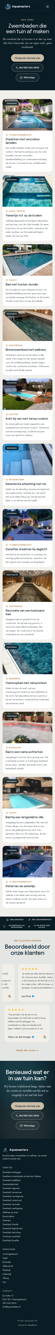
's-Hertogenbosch (10, 1254)
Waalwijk (6, 1270)
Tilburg (5, 1278)
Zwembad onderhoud (12, 1200)
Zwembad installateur (11, 1180)
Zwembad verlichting (11, 1232)
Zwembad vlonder (10, 1224)
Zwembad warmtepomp (12, 1196)
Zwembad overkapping (12, 1208)
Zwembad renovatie (11, 1204)
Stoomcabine (8, 1216)
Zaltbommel (7, 1266)
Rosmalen (6, 1262)
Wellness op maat (10, 1212)
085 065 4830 (9, 1303)
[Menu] (47, 7)
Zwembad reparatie (11, 1188)
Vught (4, 1258)
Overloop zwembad (11, 1236)
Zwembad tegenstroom (12, 1228)
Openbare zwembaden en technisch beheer (21, 1176)
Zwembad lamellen (10, 1240)
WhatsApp (29, 77)
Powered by (27, 1325)
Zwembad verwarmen (12, 1192)
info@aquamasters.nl (11, 1306)
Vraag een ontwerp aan (27, 58)
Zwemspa (6, 1220)
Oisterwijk (6, 1274)
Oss (4, 1282)
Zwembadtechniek (10, 1184)
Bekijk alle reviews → (27, 1050)
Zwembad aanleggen (11, 1172)
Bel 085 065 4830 (29, 67)
